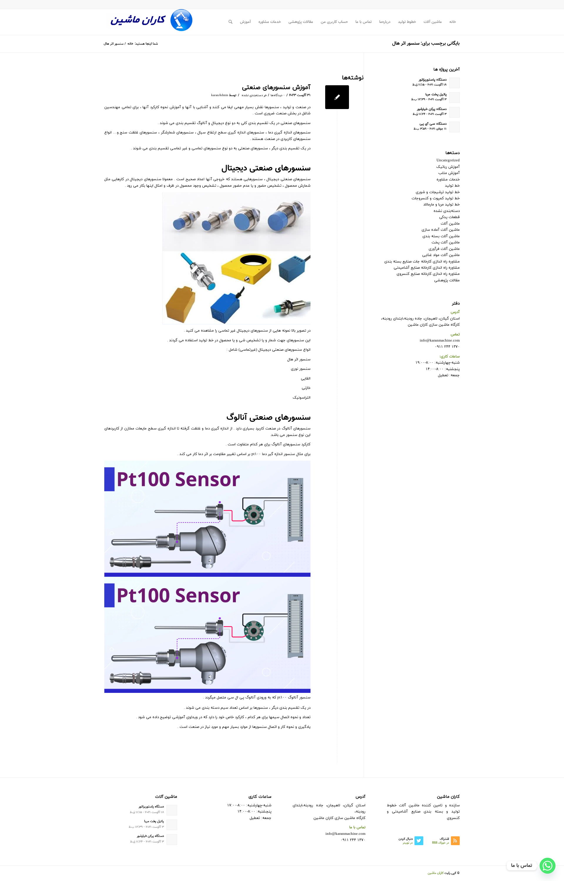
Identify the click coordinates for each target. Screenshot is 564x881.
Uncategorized (448, 160)
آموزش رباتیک (448, 167)
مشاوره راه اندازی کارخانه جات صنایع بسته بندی (422, 261)
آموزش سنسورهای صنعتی (276, 87)
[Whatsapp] (547, 866)
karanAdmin (219, 95)
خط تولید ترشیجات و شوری (438, 192)
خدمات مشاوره (448, 179)
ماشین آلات (450, 223)
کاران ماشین (436, 873)
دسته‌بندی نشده (252, 95)
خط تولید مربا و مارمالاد (441, 204)
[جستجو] (230, 22)
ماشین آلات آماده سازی (441, 230)
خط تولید (452, 185)
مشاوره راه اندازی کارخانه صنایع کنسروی (428, 274)
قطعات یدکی (449, 217)
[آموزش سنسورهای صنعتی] (337, 97)
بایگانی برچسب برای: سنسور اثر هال (426, 43)
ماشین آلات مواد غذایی (441, 255)
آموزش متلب (449, 173)
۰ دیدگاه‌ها (278, 95)
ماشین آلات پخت (446, 242)
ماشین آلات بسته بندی (441, 236)
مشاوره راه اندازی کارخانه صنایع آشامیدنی (427, 267)
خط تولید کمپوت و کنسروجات (436, 198)
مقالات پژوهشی (447, 280)
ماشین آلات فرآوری (444, 249)
